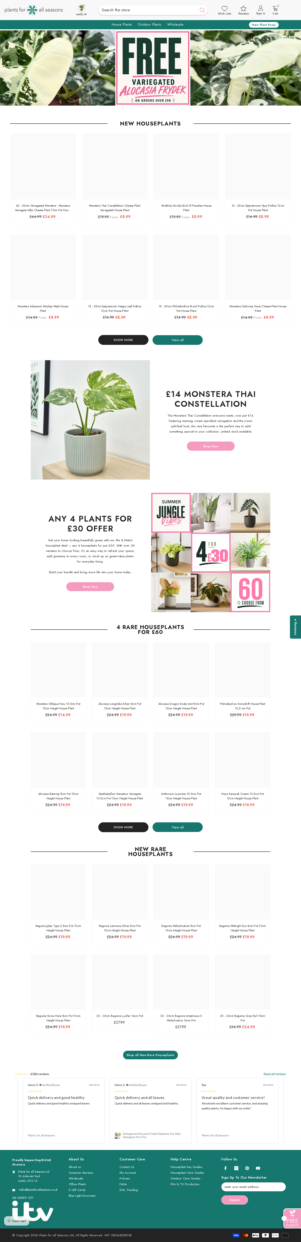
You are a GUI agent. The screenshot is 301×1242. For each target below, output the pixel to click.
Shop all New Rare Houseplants (150, 1055)
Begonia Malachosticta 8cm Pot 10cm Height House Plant (181, 928)
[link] (63, 1135)
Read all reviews (275, 1074)
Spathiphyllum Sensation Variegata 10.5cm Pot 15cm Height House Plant (119, 796)
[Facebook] (225, 1168)
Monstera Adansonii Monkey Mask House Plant (43, 308)
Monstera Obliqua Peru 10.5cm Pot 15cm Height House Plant (58, 706)
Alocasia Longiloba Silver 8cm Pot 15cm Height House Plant (119, 706)
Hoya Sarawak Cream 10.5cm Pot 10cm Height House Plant (242, 796)
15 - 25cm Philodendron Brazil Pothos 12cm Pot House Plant (186, 308)
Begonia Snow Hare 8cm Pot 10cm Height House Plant (58, 1018)
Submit (235, 1200)
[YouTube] (258, 1168)
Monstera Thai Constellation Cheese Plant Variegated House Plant (114, 208)
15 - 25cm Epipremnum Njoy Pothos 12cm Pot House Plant (258, 208)
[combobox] (147, 10)
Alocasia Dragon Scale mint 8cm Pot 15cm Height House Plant (181, 706)
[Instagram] (236, 1168)
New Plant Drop (264, 25)
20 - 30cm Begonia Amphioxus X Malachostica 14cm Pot (181, 1018)
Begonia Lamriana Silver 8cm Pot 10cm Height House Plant (120, 928)
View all (178, 340)
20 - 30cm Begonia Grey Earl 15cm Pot (242, 1018)
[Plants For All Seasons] (90, 420)
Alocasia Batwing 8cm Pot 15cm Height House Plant (58, 796)
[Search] (153, 10)
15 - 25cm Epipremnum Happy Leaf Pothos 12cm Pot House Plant (114, 308)
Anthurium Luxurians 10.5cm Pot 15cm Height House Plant (181, 796)
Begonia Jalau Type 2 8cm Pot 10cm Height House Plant (58, 928)
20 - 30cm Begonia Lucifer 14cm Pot (119, 1016)
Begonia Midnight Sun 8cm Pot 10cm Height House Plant (242, 928)
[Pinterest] (247, 1168)
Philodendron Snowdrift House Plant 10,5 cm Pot (242, 706)
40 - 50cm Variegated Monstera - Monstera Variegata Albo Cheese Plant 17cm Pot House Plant (43, 208)
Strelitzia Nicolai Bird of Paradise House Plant (186, 208)
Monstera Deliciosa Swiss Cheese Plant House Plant (258, 308)
